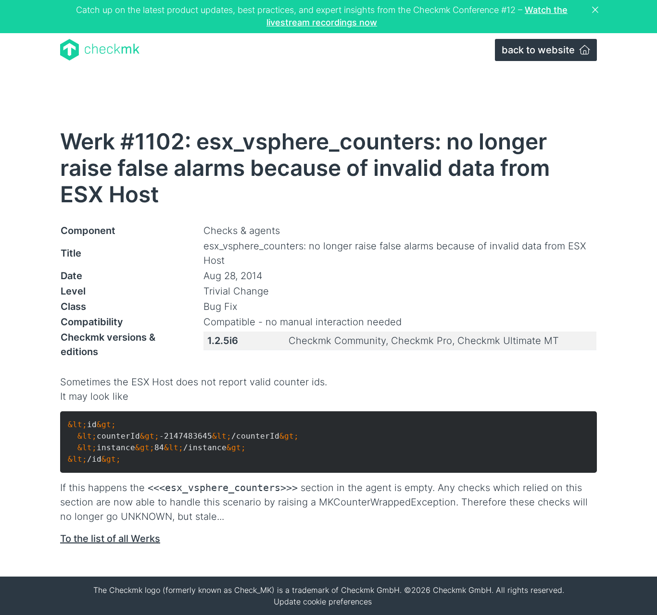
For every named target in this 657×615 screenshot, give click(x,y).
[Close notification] (596, 10)
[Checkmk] (99, 50)
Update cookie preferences (323, 601)
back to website (539, 50)
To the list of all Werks (110, 538)
